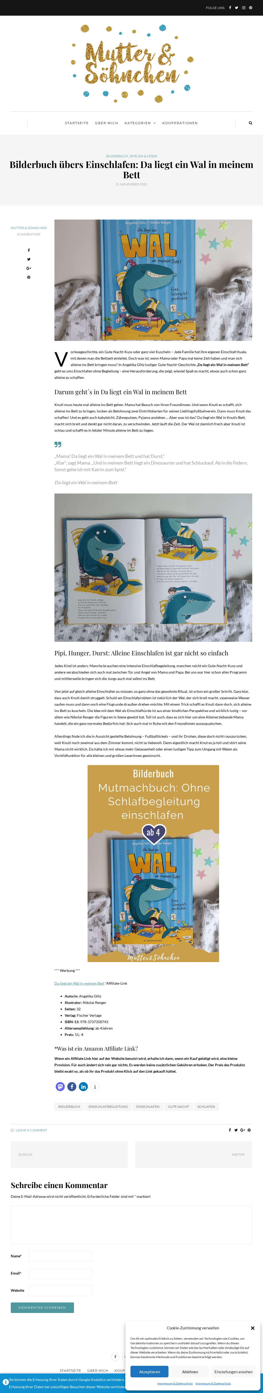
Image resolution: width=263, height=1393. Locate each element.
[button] (252, 1328)
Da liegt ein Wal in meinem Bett (79, 983)
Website (17, 1290)
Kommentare (29, 234)
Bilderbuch (117, 156)
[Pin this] (29, 278)
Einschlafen (147, 1107)
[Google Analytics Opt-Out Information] (6, 1383)
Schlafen (206, 1107)
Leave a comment (31, 1130)
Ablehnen (190, 1371)
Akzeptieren (149, 1371)
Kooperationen (180, 123)
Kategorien (138, 123)
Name (16, 1256)
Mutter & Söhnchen (29, 228)
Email (16, 1273)
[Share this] (29, 251)
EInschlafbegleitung (108, 1107)
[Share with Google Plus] (29, 269)
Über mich (106, 123)
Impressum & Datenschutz (175, 1383)
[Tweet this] (29, 260)
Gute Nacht (178, 1107)
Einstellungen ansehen (233, 1371)
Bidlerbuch (69, 1107)
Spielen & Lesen (143, 156)
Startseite (77, 123)
